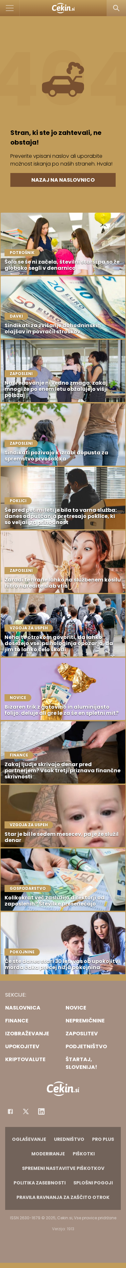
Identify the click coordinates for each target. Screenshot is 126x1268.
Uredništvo (69, 1139)
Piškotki (84, 1154)
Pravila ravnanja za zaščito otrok (63, 1197)
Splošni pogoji (93, 1183)
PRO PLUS (103, 1139)
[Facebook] (10, 1111)
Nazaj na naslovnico (63, 180)
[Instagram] (41, 1111)
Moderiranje (48, 1154)
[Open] (10, 8)
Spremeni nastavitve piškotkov (63, 1168)
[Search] (116, 8)
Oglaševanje (29, 1139)
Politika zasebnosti (40, 1183)
